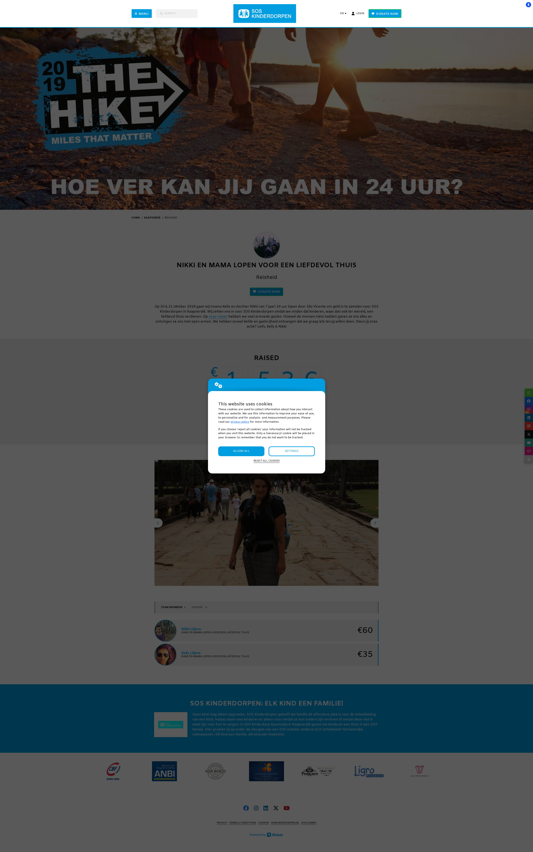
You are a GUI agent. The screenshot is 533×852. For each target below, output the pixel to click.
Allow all (241, 451)
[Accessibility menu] (528, 4)
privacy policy (240, 422)
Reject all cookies (267, 461)
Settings (291, 451)
